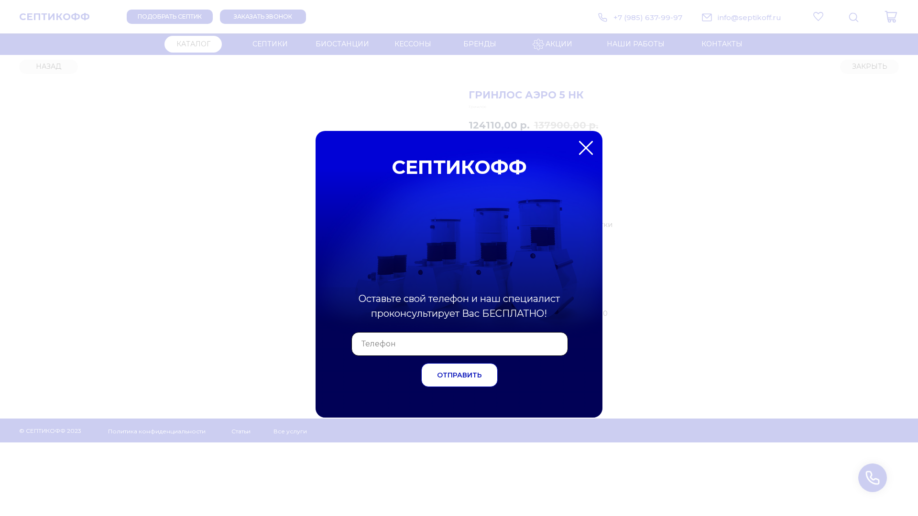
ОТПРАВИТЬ (459, 375)
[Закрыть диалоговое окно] (903, 15)
